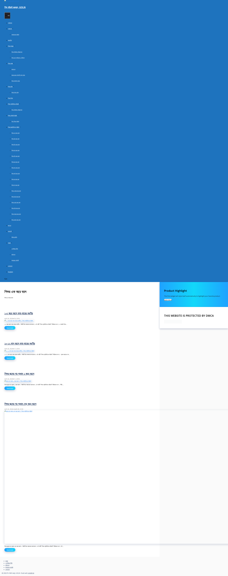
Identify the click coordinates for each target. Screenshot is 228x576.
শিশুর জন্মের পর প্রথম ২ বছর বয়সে (19, 373)
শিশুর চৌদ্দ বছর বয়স (16, 208)
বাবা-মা (9, 226)
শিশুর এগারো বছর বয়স (16, 191)
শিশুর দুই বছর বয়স (15, 139)
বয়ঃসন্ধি (10, 40)
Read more (10, 328)
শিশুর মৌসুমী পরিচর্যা (12, 116)
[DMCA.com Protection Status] (173, 323)
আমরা (9, 243)
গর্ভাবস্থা (10, 23)
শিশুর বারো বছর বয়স (16, 197)
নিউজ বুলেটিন (14, 237)
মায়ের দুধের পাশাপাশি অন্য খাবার (18, 75)
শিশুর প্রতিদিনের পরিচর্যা (13, 104)
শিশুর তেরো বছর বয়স (16, 202)
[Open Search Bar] (5, 279)
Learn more (168, 300)
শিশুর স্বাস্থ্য (10, 46)
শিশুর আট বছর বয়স (16, 173)
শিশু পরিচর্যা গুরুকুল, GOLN (15, 7)
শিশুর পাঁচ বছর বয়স (16, 156)
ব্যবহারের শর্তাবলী (15, 260)
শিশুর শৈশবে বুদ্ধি (15, 92)
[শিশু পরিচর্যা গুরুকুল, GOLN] (11, 1)
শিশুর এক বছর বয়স (16, 133)
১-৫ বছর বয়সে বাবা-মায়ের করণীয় (18, 313)
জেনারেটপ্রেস (31, 573)
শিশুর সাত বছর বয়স (16, 168)
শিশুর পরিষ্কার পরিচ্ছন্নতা (17, 52)
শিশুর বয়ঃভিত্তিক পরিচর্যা (13, 127)
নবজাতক (10, 29)
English (10, 272)
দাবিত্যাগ (13, 254)
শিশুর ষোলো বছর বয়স (16, 220)
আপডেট (10, 231)
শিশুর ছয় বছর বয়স (15, 162)
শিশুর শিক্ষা (10, 98)
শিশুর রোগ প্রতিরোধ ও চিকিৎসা (18, 58)
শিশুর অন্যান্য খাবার (16, 81)
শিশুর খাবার (10, 63)
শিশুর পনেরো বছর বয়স (16, 214)
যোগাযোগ (10, 266)
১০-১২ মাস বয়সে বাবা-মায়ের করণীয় (19, 343)
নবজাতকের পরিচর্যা (15, 34)
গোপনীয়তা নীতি (15, 249)
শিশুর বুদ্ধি (10, 87)
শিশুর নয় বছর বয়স (15, 179)
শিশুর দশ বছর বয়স (15, 185)
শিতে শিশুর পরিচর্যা (15, 121)
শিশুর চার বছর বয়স (15, 150)
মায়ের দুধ (13, 69)
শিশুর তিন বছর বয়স (16, 144)
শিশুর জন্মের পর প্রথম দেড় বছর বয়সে (20, 404)
